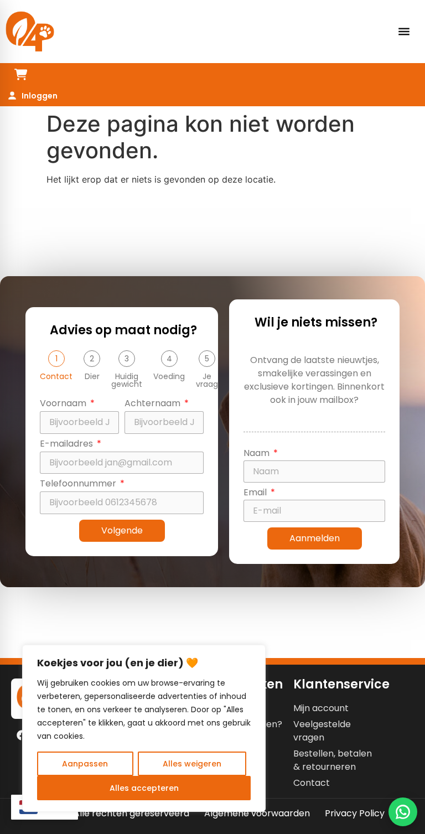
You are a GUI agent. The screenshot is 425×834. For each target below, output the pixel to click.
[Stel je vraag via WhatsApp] (402, 811)
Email (256, 493)
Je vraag (207, 380)
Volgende (122, 530)
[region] (144, 728)
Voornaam (64, 404)
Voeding (169, 376)
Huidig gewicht (126, 380)
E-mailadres (67, 444)
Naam (257, 454)
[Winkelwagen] (21, 74)
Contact (56, 376)
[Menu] (404, 31)
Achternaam (154, 404)
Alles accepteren (144, 788)
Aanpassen (85, 763)
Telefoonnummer (79, 484)
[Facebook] (21, 734)
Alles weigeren (192, 763)
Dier (92, 376)
